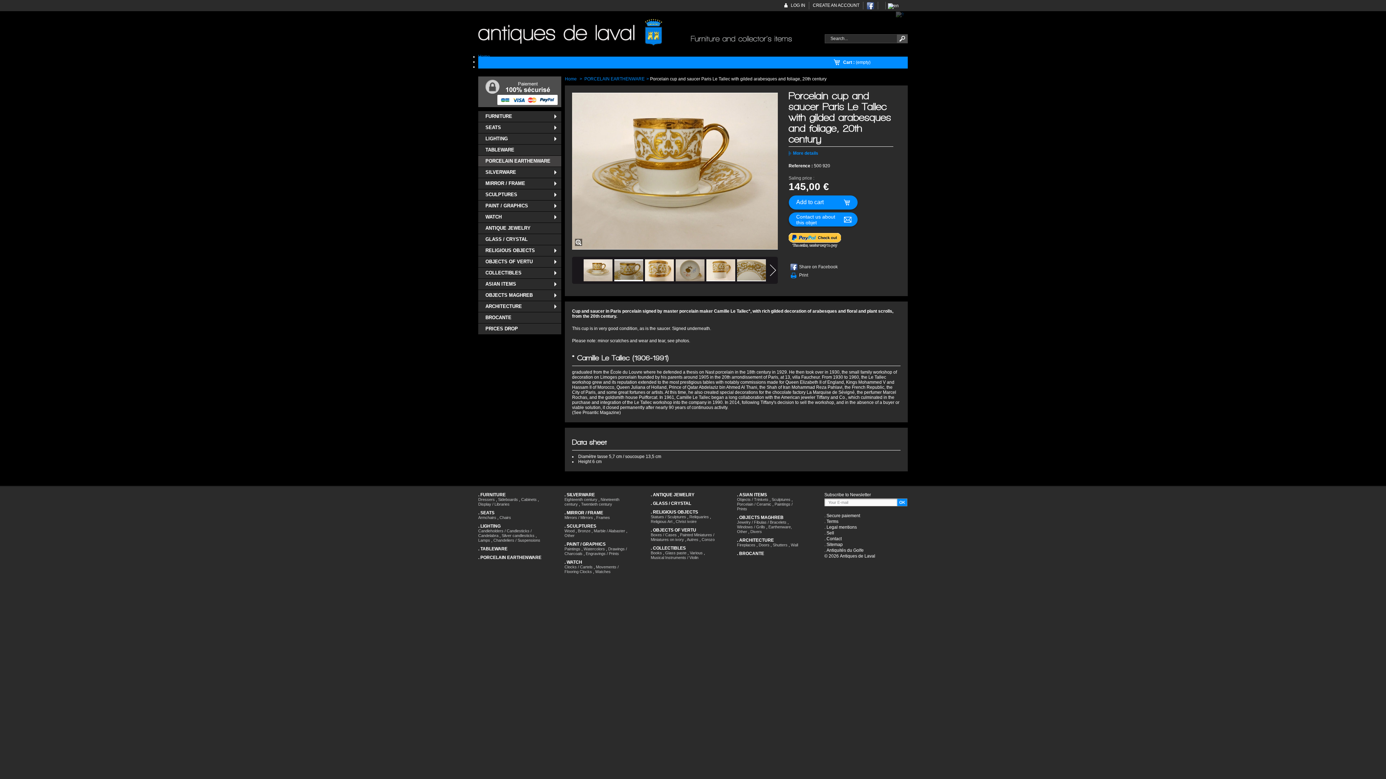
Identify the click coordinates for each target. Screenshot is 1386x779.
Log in (798, 5)
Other (570, 535)
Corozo (708, 539)
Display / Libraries (494, 504)
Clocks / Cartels (579, 567)
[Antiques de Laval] (647, 32)
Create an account (836, 5)
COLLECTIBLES (503, 273)
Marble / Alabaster (609, 531)
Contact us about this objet (815, 219)
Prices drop (501, 328)
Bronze (584, 531)
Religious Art (661, 521)
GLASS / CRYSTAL (506, 239)
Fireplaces (746, 545)
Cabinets (529, 499)
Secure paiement (843, 515)
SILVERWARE (500, 172)
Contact (834, 538)
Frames (603, 517)
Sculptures (781, 499)
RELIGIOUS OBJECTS (510, 250)
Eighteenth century (581, 499)
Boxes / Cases (664, 535)
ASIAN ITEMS (500, 284)
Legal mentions (842, 527)
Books (656, 553)
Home (571, 79)
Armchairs (487, 517)
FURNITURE (498, 116)
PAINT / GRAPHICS (506, 205)
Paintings (572, 549)
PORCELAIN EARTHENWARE (517, 161)
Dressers (486, 499)
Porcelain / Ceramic (754, 504)
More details (805, 153)
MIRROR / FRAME (505, 183)
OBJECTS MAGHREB (509, 295)
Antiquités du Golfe (845, 550)
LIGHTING (496, 138)
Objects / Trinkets (752, 499)
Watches (603, 571)
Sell (830, 533)
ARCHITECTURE (503, 306)
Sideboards (508, 499)
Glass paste (676, 553)
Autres (692, 539)
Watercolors (594, 549)
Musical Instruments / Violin (674, 557)
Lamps (484, 540)
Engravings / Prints (602, 553)
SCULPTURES (501, 194)
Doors (764, 545)
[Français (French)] (900, 14)
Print (803, 275)
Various (696, 553)
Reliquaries (699, 517)
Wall (794, 545)
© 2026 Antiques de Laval (849, 556)
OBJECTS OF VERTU (509, 261)
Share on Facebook (818, 266)
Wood (570, 531)
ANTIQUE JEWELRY (508, 228)
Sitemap (835, 544)
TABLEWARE (499, 150)
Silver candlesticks (518, 535)
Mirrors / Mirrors (579, 517)
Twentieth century (596, 504)
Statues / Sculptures (668, 517)
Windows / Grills (751, 527)
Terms (832, 521)
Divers (756, 531)
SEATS (493, 127)
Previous (577, 270)
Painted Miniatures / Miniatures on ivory (682, 537)
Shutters (780, 545)
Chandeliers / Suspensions (516, 540)
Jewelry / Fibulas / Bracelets (761, 522)
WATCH (493, 217)
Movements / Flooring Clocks (592, 569)
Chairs (505, 517)
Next (773, 270)
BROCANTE (498, 317)
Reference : (801, 165)
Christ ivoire (686, 521)
